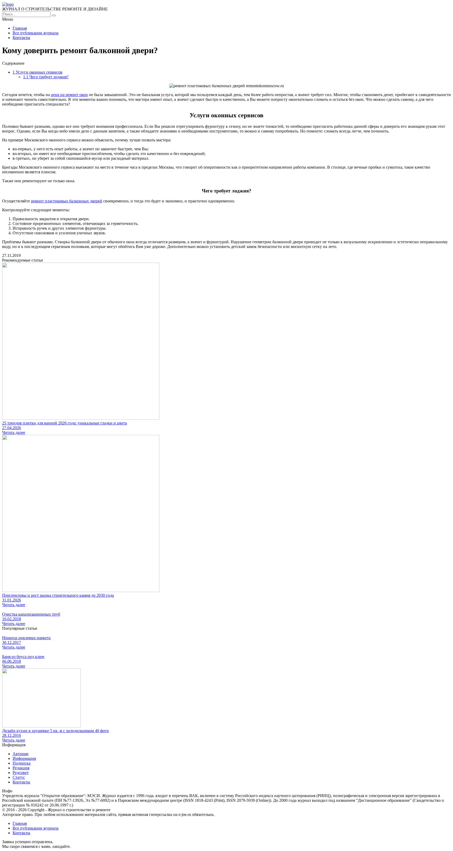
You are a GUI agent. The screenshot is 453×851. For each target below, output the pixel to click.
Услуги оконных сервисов (37, 72)
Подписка (21, 763)
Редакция (21, 768)
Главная (20, 28)
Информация (24, 758)
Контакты (21, 37)
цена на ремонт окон (69, 94)
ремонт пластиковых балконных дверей (66, 201)
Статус (19, 777)
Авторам (20, 753)
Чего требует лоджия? (45, 77)
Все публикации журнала (35, 33)
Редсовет (21, 772)
